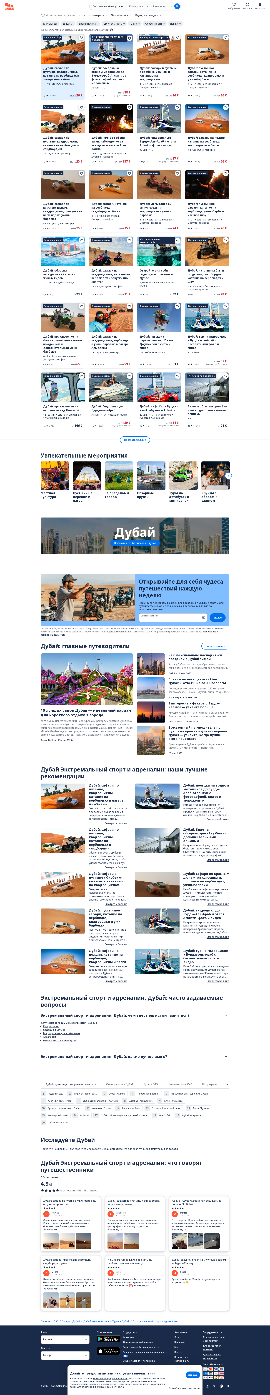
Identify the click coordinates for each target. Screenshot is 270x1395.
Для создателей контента (212, 1347)
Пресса (178, 1352)
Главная (45, 1321)
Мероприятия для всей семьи (61, 1033)
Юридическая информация (138, 1342)
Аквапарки (49, 1036)
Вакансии (179, 1342)
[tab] (71, 1084)
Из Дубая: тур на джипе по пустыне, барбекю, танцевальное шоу (130, 1261)
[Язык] (247, 4)
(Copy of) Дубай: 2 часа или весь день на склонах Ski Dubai (196, 1202)
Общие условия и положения (139, 1360)
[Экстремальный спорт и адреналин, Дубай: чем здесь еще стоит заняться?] (225, 1015)
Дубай (105, 1149)
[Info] (111, 30)
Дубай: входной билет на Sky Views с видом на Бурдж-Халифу (199, 1261)
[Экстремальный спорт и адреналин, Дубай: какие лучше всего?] (225, 1056)
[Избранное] (234, 4)
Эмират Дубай (71, 1321)
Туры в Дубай (120, 1321)
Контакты (128, 1336)
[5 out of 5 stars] (70, 1208)
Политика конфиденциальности (141, 1347)
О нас (177, 1336)
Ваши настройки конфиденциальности (145, 1352)
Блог (176, 1347)
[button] (63, 67)
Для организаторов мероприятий (214, 1338)
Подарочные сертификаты (182, 1359)
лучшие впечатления (152, 1149)
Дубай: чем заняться (96, 1321)
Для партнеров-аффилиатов (212, 1356)
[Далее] (228, 475)
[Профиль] (260, 4)
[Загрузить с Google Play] (108, 1339)
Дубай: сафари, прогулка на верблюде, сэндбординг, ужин (67, 1261)
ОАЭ (56, 1321)
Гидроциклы (51, 1026)
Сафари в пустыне (54, 1030)
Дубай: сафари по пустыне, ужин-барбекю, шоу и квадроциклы (69, 1202)
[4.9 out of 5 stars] (50, 1190)
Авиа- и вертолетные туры (59, 1040)
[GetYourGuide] (9, 6)
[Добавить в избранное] (81, 37)
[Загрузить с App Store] (108, 1351)
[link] (63, 67)
